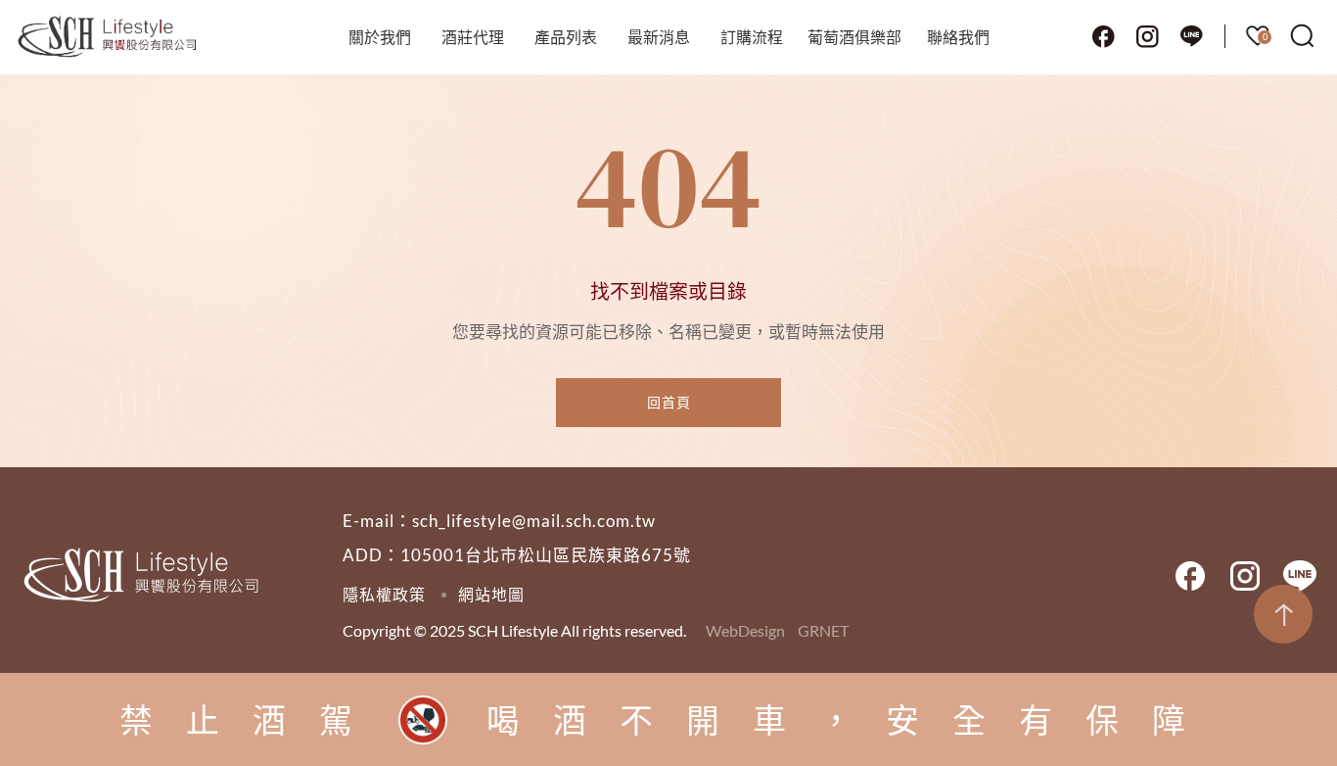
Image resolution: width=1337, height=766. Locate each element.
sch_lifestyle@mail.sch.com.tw (534, 520)
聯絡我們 (958, 36)
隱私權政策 (384, 594)
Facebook (1103, 36)
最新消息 (658, 36)
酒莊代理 (472, 36)
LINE (1191, 36)
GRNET (823, 630)
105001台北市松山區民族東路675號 (545, 555)
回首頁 (669, 402)
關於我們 (379, 36)
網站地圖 (491, 594)
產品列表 (565, 36)
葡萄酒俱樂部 (854, 36)
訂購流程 (751, 36)
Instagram (1147, 36)
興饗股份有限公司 (108, 37)
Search (1302, 36)
